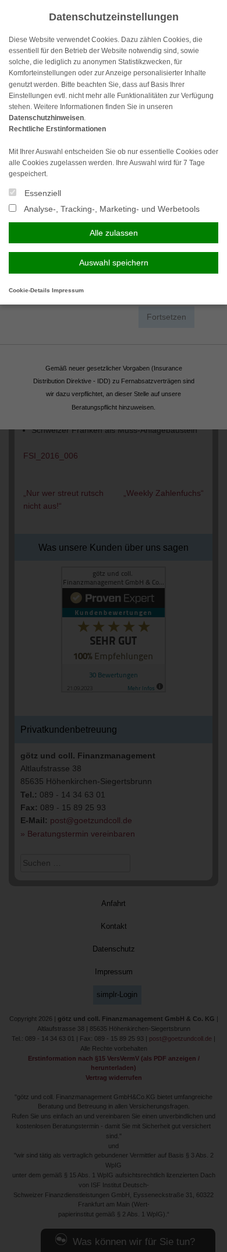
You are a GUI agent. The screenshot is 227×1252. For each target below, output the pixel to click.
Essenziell (41, 193)
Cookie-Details (29, 290)
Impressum (68, 290)
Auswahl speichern (113, 262)
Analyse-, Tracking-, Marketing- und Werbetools (111, 209)
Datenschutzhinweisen (46, 118)
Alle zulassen (114, 232)
